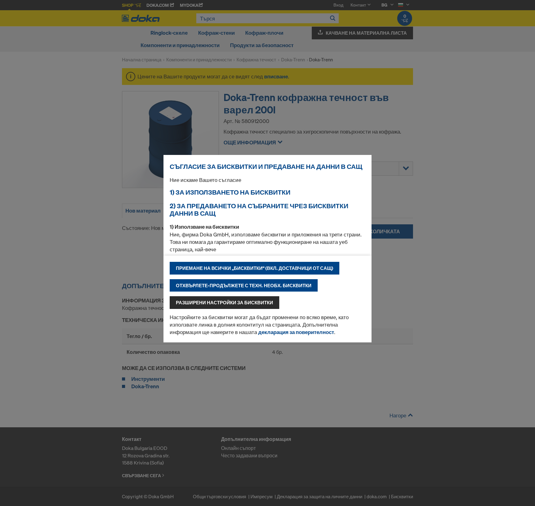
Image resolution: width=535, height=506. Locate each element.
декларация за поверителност (296, 332)
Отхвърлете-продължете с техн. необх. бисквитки (243, 285)
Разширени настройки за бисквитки (224, 302)
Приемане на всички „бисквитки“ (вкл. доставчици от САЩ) (254, 268)
